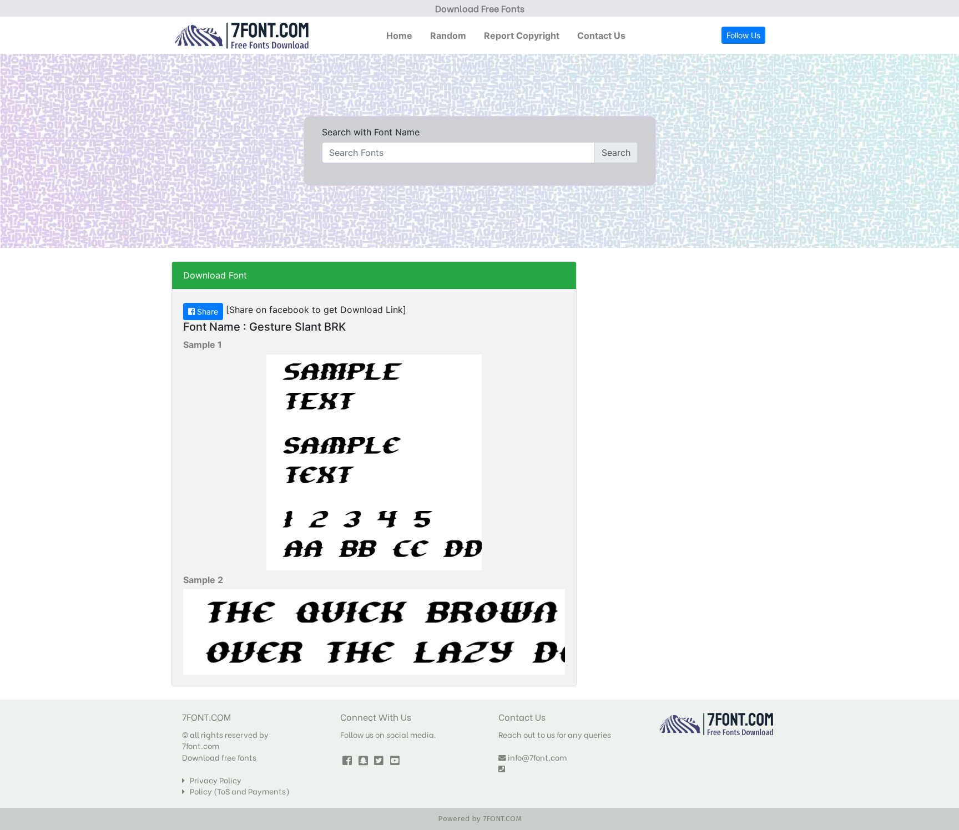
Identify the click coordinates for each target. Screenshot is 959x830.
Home (399, 35)
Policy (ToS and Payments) (237, 791)
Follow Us (743, 35)
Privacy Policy (213, 780)
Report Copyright (521, 35)
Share (206, 311)
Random (448, 35)
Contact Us (601, 35)
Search (616, 152)
